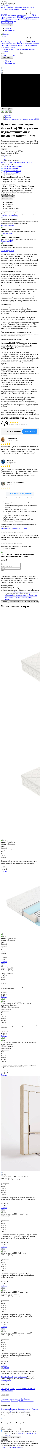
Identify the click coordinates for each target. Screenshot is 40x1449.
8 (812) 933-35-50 (7, 23)
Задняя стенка (13, 166)
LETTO (12, 1389)
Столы (3, 1391)
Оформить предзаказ (16, 601)
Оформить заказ (7, 199)
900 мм (3, 162)
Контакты (13, 1409)
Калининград (10, 30)
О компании (32, 49)
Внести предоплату (31, 601)
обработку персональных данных (25, 592)
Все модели (5, 1389)
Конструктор (21, 9)
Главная (8, 115)
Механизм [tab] (9, 204)
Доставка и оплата (24, 1409)
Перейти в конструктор (9, 216)
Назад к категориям (8, 196)
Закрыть (4, 601)
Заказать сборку (6, 588)
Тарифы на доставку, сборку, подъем (14, 528)
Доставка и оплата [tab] (12, 208)
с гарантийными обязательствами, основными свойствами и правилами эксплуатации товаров (21, 596)
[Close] (2, 1427)
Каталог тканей (27, 1401)
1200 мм (9, 162)
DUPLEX (31, 1389)
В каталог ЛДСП (7, 241)
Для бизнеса (25, 1399)
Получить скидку (14, 1437)
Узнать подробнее (7, 225)
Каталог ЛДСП (16, 1401)
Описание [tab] (8, 202)
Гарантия (35, 1409)
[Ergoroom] (5, 5)
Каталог (4, 7)
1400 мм (16, 162)
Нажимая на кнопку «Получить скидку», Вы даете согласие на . (19, 1433)
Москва (8, 28)
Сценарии (11, 7)
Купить (4, 149)
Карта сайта (27, 1411)
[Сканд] (2, 1011)
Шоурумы (12, 9)
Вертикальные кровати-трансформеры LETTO (22, 119)
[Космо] (4, 1011)
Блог (33, 1411)
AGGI (18, 1389)
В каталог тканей (7, 233)
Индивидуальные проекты (24, 7)
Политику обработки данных (11, 1447)
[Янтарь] (8, 1011)
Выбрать (4, 871)
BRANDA (24, 1389)
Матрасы (9, 1391)
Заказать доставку (7, 586)
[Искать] (22, 53)
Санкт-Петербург (7, 25)
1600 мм (22, 162)
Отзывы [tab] (8, 206)
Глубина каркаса (12, 171)
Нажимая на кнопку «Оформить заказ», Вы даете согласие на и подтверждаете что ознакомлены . (21, 594)
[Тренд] (6, 1011)
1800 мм (29, 162)
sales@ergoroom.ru (20, 1377)
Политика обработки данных (11, 1411)
